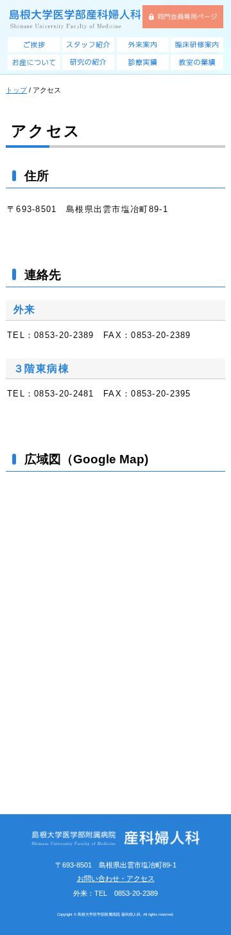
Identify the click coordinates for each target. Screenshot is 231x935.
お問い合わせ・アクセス (116, 878)
